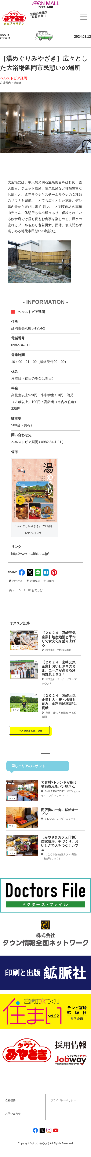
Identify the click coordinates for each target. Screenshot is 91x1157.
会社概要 (10, 1100)
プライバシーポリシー (63, 1100)
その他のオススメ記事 (30, 731)
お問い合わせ (13, 1113)
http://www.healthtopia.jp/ (30, 553)
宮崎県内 (5, 82)
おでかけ (17, 580)
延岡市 (18, 82)
